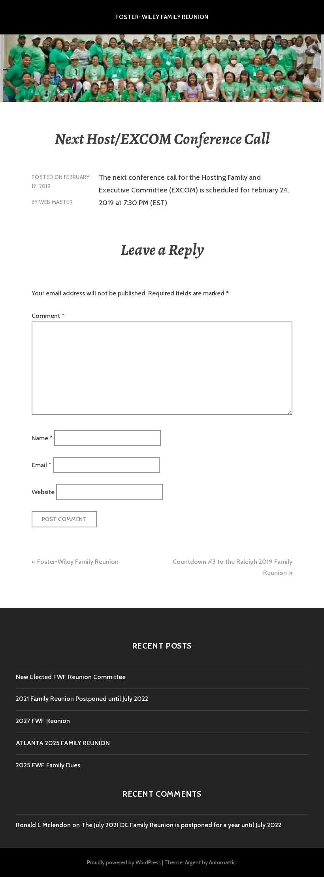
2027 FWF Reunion (43, 721)
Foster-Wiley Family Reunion (161, 17)
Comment (48, 316)
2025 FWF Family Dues (48, 765)
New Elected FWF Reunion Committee (71, 677)
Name (42, 437)
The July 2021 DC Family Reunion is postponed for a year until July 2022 (181, 825)
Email (41, 465)
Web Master (56, 202)
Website (43, 492)
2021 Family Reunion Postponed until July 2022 (82, 698)
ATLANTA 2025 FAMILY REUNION (63, 743)
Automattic (222, 862)
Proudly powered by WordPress (124, 862)
